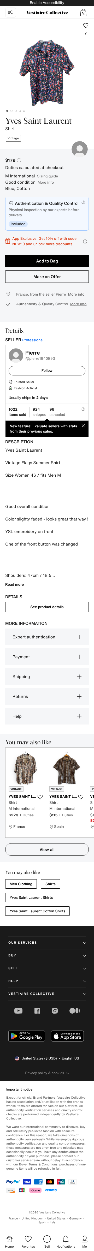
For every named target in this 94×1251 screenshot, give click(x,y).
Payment (21, 657)
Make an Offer (47, 276)
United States (56, 1218)
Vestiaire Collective (31, 994)
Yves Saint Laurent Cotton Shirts (37, 911)
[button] (83, 12)
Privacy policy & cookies (44, 1072)
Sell (13, 968)
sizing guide (47, 176)
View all (47, 849)
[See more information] (85, 241)
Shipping (21, 676)
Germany (75, 1218)
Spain (42, 1222)
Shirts (50, 884)
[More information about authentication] (83, 202)
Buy (12, 955)
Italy (53, 1222)
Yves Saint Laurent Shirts (31, 897)
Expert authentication (34, 637)
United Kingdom (33, 1218)
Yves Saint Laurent (38, 121)
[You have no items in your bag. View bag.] (83, 12)
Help (17, 716)
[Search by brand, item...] (10, 12)
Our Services (22, 943)
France (13, 1218)
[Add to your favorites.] (40, 797)
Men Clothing (21, 884)
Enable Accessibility (47, 2)
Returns (20, 696)
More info (46, 182)
